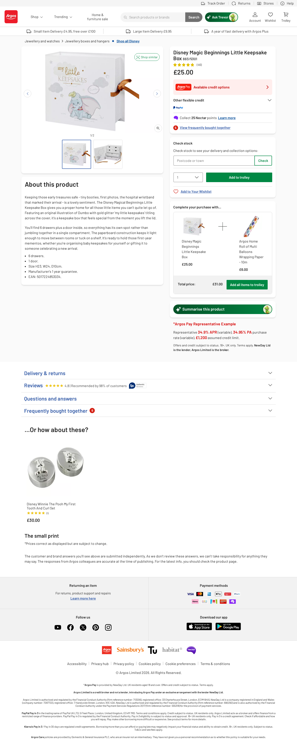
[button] (147, 57)
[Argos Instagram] (108, 627)
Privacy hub (100, 664)
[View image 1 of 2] (76, 154)
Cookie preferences (180, 664)
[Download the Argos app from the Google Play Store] (228, 629)
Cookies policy (150, 664)
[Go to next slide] (157, 93)
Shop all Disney (128, 41)
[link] (222, 126)
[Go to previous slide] (27, 93)
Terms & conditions (215, 664)
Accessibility (77, 664)
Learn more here (83, 598)
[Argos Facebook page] (70, 627)
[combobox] (152, 17)
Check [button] (263, 160)
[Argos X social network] (83, 627)
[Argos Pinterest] (95, 627)
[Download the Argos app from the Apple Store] (199, 629)
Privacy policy (123, 664)
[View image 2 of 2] (107, 154)
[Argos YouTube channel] (58, 627)
